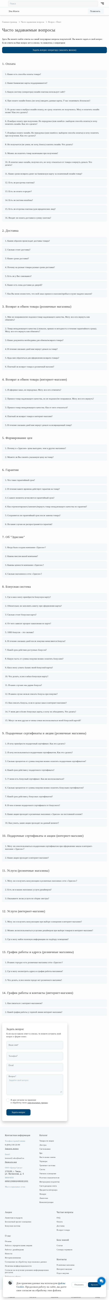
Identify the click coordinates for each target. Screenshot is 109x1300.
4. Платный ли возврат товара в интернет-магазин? (29, 416)
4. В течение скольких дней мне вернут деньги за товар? (31, 349)
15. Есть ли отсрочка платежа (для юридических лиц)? (30, 209)
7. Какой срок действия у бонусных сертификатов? (29, 796)
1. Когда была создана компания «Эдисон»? (25, 547)
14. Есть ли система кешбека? (19, 200)
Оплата (60, 1222)
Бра (40, 1153)
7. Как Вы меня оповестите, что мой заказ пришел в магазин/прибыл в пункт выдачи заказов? (48, 294)
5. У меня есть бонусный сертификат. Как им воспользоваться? (34, 779)
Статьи (60, 1245)
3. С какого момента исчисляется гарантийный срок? (29, 498)
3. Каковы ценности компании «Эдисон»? (24, 565)
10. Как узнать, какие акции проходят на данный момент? (32, 823)
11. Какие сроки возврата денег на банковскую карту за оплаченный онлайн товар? (43, 174)
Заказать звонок (11, 1149)
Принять (94, 1285)
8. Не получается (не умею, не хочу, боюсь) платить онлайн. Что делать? (39, 144)
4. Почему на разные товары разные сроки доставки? (30, 267)
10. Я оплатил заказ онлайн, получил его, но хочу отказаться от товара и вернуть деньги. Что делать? (48, 163)
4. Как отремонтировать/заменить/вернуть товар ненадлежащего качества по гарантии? (46, 506)
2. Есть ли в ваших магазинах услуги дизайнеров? (28, 890)
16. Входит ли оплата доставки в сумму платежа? (28, 218)
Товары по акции (46, 1141)
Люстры (43, 1145)
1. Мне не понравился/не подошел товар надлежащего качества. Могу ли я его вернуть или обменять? (47, 318)
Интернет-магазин (64, 1269)
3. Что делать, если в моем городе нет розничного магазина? (33, 980)
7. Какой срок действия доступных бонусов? (26, 650)
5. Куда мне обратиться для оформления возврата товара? (32, 358)
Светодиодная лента (48, 1186)
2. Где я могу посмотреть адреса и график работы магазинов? (34, 971)
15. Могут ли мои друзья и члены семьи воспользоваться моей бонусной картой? (43, 720)
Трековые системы (47, 1165)
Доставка (60, 1226)
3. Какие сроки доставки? (17, 258)
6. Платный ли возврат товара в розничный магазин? (29, 367)
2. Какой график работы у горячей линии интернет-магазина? (33, 1012)
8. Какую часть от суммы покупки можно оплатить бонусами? (34, 659)
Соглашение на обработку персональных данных (26, 1262)
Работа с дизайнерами (14, 1250)
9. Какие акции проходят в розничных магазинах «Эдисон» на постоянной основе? (43, 814)
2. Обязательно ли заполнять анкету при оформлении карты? (33, 606)
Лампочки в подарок (14, 1218)
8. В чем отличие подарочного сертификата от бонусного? (32, 805)
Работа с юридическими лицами (18, 1245)
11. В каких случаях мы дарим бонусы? (23, 685)
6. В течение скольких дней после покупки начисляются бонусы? (35, 641)
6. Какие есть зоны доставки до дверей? (23, 285)
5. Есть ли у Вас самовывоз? (18, 276)
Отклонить (79, 1285)
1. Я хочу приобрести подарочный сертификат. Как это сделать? (35, 743)
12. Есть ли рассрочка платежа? (20, 182)
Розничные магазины (66, 1265)
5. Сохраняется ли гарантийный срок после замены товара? (32, 515)
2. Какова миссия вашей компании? (21, 556)
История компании (13, 1258)
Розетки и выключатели (49, 1178)
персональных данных (38, 1103)
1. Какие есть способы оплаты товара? (23, 74)
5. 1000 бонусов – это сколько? (19, 632)
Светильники (45, 1149)
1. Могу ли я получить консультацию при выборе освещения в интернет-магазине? (43, 922)
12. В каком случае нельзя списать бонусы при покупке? (31, 694)
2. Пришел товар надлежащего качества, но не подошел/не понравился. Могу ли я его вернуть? (49, 399)
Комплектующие (46, 1202)
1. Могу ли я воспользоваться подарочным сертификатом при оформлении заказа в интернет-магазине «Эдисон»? (49, 847)
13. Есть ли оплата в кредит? (18, 191)
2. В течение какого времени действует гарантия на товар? (32, 489)
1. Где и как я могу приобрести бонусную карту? (28, 597)
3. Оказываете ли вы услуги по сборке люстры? (27, 898)
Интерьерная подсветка (49, 1182)
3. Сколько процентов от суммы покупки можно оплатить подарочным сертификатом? (45, 761)
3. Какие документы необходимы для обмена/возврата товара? (34, 340)
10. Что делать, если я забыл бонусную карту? (26, 676)
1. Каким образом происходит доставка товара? (27, 241)
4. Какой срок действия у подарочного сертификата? (29, 770)
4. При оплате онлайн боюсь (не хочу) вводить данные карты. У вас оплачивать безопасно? (47, 101)
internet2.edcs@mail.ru (14, 1158)
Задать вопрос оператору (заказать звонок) (54, 50)
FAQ (58, 1218)
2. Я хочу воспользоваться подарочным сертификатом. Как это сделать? (39, 752)
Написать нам (11, 1162)
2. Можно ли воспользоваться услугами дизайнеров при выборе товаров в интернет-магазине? (49, 930)
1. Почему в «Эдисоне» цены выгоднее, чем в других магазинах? (35, 448)
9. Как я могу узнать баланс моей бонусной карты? (29, 667)
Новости (8, 1254)
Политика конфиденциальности (18, 1266)
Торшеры (43, 1161)
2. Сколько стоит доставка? (17, 250)
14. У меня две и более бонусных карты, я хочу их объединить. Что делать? (40, 711)
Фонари (42, 1194)
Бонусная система (12, 1226)
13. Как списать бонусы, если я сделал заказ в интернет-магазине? (36, 703)
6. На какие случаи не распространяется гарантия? (28, 524)
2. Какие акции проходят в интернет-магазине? (27, 858)
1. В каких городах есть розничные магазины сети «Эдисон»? (34, 962)
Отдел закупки (63, 1273)
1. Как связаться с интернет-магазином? (23, 1003)
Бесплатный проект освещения (18, 1222)
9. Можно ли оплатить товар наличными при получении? (31, 153)
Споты (42, 1169)
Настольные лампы (47, 1157)
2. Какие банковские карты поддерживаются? (26, 83)
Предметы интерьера (48, 1190)
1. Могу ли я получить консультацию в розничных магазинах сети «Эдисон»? (41, 881)
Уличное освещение (47, 1173)
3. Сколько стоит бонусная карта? (20, 615)
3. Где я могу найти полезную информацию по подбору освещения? (37, 939)
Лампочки (43, 1198)
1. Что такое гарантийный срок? (20, 480)
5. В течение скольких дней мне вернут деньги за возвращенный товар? (38, 425)
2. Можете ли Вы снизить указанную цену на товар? (29, 457)
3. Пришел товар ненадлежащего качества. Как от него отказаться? (36, 407)
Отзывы (8, 1241)
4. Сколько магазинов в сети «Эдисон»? (23, 574)
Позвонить (95, 11)
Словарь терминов (64, 1250)
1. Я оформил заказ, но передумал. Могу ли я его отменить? (33, 390)
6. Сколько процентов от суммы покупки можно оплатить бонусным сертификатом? (44, 788)
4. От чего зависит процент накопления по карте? (28, 623)
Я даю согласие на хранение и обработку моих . (29, 1101)
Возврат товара (63, 1230)
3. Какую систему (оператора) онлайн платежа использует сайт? (35, 92)
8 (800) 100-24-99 (12, 1145)
